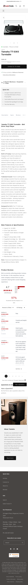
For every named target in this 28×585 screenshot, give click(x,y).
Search (5, 500)
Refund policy (20, 579)
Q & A (24, 115)
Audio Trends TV (7, 503)
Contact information (11, 579)
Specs (12, 115)
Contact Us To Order (14, 66)
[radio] (21, 286)
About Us (5, 486)
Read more (10, 458)
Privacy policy (19, 576)
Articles (5, 478)
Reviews (18, 115)
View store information (9, 75)
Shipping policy (19, 581)
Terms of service (10, 581)
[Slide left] (10, 42)
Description (5, 115)
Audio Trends (11, 562)
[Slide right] (17, 42)
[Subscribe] (22, 543)
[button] (16, 6)
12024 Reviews (9, 292)
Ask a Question (19, 384)
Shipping (9, 61)
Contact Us (6, 482)
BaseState (12, 576)
